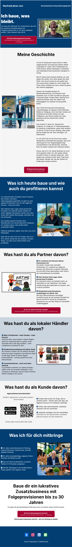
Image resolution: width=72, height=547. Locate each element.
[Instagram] (33, 535)
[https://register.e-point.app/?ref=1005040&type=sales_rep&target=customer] (10, 410)
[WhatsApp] (45, 535)
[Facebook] (26, 535)
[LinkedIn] (39, 535)
